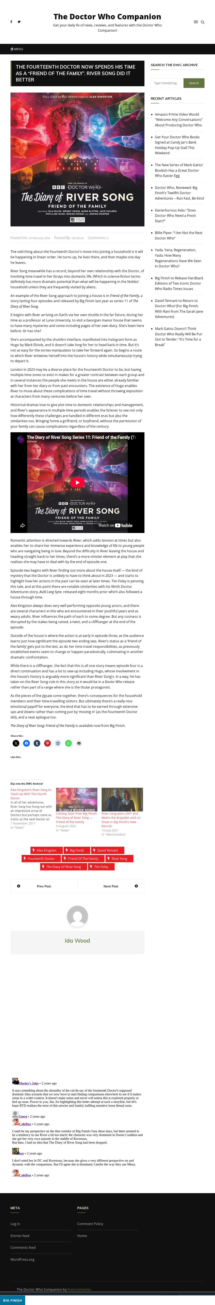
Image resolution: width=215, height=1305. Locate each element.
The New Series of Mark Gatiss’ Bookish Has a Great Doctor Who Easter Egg (179, 170)
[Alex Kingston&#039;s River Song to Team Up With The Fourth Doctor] (33, 809)
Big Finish (77, 850)
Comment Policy (90, 1223)
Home (82, 1235)
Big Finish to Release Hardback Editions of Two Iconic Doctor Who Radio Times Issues (179, 283)
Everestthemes (79, 1289)
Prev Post (44, 886)
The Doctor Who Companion (107, 16)
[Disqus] (77, 1019)
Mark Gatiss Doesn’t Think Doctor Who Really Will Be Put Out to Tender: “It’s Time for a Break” (178, 336)
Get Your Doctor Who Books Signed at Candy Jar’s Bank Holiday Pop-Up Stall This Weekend (177, 145)
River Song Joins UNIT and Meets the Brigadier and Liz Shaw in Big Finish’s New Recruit (121, 819)
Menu (18, 49)
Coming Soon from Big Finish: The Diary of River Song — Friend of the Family (76, 817)
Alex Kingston (46, 850)
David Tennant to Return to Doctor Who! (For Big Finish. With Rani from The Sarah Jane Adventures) (179, 308)
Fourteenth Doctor (41, 858)
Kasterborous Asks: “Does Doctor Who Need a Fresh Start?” (175, 215)
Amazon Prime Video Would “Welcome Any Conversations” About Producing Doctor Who (179, 119)
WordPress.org (22, 1259)
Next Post (111, 886)
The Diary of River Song (63, 867)
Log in (15, 1223)
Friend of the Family (83, 858)
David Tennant (107, 850)
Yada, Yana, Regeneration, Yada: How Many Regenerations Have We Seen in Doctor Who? (178, 258)
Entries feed (19, 1235)
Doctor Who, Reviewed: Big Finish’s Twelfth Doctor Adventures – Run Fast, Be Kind (179, 193)
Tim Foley (101, 867)
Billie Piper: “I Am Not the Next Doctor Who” (178, 235)
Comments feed (23, 1247)
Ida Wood (78, 238)
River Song (119, 858)
